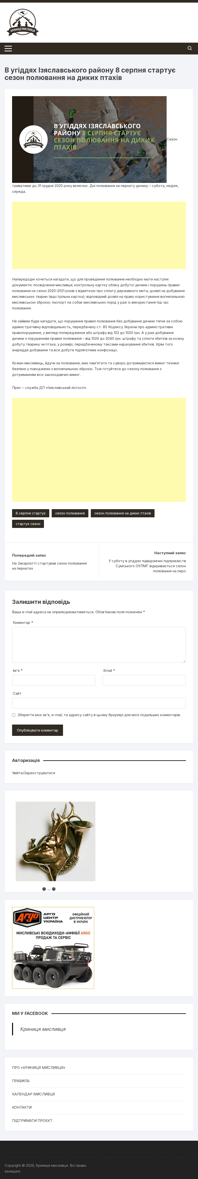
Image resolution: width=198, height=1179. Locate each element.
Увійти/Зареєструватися (33, 773)
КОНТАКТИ (22, 1107)
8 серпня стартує (31, 513)
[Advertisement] (99, 235)
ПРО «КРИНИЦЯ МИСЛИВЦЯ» (38, 1067)
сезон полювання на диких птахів (122, 513)
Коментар (23, 622)
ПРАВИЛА (20, 1081)
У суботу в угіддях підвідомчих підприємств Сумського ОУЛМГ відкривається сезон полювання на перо (147, 566)
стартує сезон (28, 524)
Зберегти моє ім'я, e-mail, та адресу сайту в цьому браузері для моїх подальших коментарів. (99, 715)
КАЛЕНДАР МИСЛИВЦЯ (33, 1094)
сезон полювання (70, 513)
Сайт (17, 693)
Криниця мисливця (43, 1029)
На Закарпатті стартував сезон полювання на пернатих (49, 566)
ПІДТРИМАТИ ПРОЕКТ (32, 1120)
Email (109, 670)
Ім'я (17, 670)
